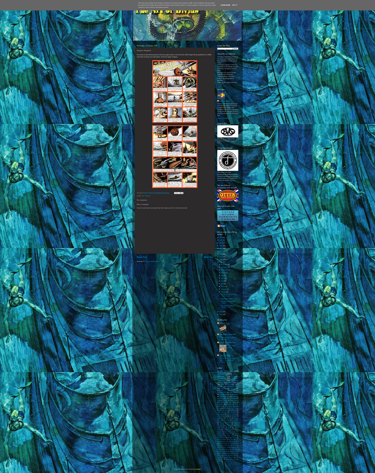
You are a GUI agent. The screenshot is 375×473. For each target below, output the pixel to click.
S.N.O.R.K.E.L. (221, 392)
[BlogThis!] (177, 193)
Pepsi (218, 455)
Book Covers (224, 371)
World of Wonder (222, 416)
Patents (234, 437)
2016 (221, 262)
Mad (228, 437)
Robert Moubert (224, 101)
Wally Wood (229, 459)
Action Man (231, 430)
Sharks (220, 374)
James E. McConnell (225, 422)
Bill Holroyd (233, 416)
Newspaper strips (232, 386)
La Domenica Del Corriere (231, 408)
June (223, 278)
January (223, 292)
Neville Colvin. (225, 424)
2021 (221, 248)
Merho (235, 453)
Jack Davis (235, 420)
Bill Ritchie (222, 443)
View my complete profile (225, 118)
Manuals (228, 453)
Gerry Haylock (231, 435)
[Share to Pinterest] (182, 193)
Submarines (220, 414)
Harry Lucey (235, 449)
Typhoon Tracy (222, 400)
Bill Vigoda (231, 443)
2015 (221, 311)
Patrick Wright (221, 439)
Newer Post (142, 257)
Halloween (229, 404)
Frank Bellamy (232, 402)
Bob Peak (227, 445)
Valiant (229, 382)
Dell (235, 447)
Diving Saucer (234, 400)
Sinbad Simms (228, 457)
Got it (234, 5)
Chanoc (228, 434)
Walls (229, 428)
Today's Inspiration (225, 355)
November (224, 267)
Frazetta (219, 449)
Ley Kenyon (223, 394)
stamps (223, 388)
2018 (221, 256)
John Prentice (221, 437)
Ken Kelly (221, 453)
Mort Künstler (221, 412)
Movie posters (233, 394)
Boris (234, 445)
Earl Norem (222, 402)
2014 (221, 314)
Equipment (220, 418)
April (222, 283)
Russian (233, 412)
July (222, 275)
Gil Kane (226, 449)
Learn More (225, 5)
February (224, 289)
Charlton (219, 447)
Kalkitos (236, 422)
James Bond (228, 406)
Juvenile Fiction (234, 451)
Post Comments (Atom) (152, 261)
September (224, 270)
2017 (221, 259)
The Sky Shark (229, 426)
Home (175, 257)
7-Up (224, 430)
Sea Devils (232, 398)
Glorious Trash (224, 323)
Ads (237, 382)
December (224, 264)
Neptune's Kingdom (227, 298)
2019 (221, 254)
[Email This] (175, 193)
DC (222, 382)
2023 (221, 243)
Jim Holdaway (223, 451)
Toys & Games (231, 414)
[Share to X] (179, 193)
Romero (231, 439)
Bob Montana (229, 432)
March (223, 286)
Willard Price (234, 441)
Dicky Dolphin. (233, 392)
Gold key (220, 404)
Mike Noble (233, 410)
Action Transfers (225, 396)
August (223, 272)
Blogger (198, 469)
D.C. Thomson (146, 196)
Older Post (208, 257)
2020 (221, 251)
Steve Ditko (225, 441)
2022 (221, 245)
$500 (228, 324)
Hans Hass (226, 420)
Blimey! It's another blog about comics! (227, 343)
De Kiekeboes (228, 447)
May (222, 281)
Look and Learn (223, 410)
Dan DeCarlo (225, 384)
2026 (221, 237)
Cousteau (234, 380)
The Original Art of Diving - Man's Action (229, 295)
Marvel (233, 388)
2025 (221, 240)
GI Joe (229, 418)
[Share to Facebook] (181, 193)
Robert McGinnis (228, 455)
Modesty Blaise (224, 390)
